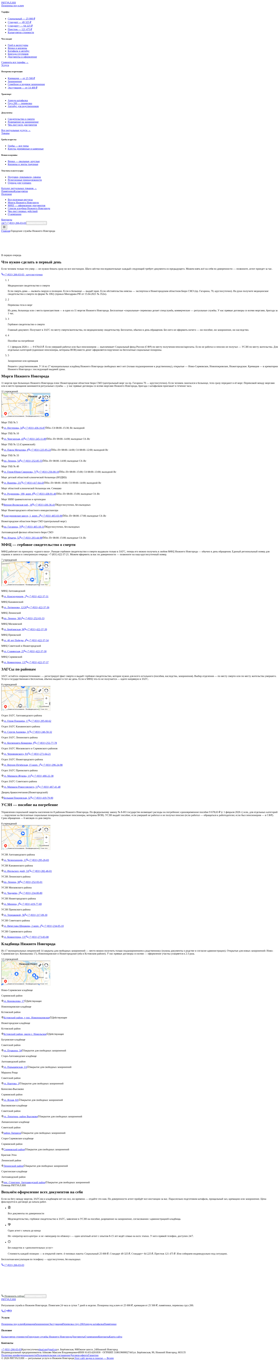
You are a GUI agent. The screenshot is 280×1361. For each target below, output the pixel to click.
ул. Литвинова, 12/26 (15, 607)
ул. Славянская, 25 (14, 651)
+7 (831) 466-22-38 (43, 776)
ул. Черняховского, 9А (16, 754)
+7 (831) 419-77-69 (31, 904)
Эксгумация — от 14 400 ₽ (22, 87)
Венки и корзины (17, 48)
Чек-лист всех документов (22, 124)
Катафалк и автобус (18, 51)
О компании (14, 214)
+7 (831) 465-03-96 (52, 515)
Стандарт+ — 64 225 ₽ (20, 25)
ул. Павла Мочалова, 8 (16, 449)
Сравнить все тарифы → (15, 62)
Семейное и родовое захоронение (26, 84)
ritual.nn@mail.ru (47, 1349)
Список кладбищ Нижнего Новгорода (29, 208)
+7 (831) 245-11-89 (36, 439)
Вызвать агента (35, 223)
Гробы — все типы (18, 145)
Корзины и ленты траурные (23, 164)
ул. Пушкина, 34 (13, 1050)
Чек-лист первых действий (23, 211)
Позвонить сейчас (14, 1296)
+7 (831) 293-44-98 (32, 537)
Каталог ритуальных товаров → (19, 188)
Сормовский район (14, 1149)
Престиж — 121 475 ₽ (20, 29)
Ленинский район (13, 1166)
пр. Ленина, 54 (12, 460)
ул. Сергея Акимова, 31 (16, 732)
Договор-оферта (79, 1355)
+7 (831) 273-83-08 (38, 937)
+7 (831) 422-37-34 (38, 640)
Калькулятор (21, 191)
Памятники (7, 191)
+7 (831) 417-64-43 (34, 482)
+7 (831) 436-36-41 (45, 504)
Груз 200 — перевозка (20, 103)
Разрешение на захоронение (23, 122)
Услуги (5, 65)
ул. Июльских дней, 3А (16, 871)
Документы (78, 1336)
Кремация (29, 1324)
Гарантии (93, 1355)
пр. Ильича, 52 (12, 537)
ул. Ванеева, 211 (12, 482)
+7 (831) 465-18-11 (34, 526)
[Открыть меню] (4, 227)
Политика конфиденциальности (19, 1355)
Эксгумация (55, 1324)
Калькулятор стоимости (21, 32)
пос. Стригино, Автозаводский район (24, 1182)
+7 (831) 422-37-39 (37, 629)
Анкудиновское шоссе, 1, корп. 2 (22, 515)
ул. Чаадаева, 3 (12, 893)
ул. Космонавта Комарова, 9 (19, 743)
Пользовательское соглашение (53, 1355)
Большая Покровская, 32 (17, 798)
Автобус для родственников (23, 106)
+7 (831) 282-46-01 (42, 871)
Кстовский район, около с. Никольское (25, 1034)
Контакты (6, 219)
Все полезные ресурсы (20, 199)
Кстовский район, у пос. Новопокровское (27, 1017)
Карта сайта (115, 1336)
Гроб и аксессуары (18, 45)
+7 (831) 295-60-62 (41, 721)
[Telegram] (7, 1311)
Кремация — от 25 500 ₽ (21, 78)
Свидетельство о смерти (21, 119)
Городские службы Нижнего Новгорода (50, 1336)
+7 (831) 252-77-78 (47, 743)
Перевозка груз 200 (73, 1324)
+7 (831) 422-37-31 (38, 596)
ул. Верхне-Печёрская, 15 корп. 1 (22, 765)
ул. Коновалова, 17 (14, 1001)
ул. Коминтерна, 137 (15, 662)
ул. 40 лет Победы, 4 (15, 640)
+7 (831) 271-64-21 (40, 754)
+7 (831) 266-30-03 (32, 1292)
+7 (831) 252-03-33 (34, 618)
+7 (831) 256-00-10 (49, 471)
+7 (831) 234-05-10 (53, 926)
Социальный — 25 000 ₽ (21, 18)
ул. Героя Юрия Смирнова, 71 (20, 471)
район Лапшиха (12, 1133)
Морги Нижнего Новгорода (23, 202)
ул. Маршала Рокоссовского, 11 (21, 787)
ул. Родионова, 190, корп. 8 (19, 493)
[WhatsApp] (5, 1311)
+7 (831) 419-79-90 (43, 798)
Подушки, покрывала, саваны (24, 177)
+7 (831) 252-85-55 (32, 460)
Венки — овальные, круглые (24, 161)
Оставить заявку (34, 1296)
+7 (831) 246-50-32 (42, 732)
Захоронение (15, 81)
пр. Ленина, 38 (12, 882)
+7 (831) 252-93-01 (32, 882)
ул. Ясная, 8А (11, 1100)
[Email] (10, 1311)
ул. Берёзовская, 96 (14, 629)
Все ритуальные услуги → (16, 130)
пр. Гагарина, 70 (13, 526)
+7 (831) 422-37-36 (39, 607)
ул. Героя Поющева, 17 (16, 721)
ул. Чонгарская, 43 (14, 439)
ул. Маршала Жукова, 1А (17, 776)
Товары (5, 133)
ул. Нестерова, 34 (13, 428)
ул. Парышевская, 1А (15, 1067)
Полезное (6, 194)
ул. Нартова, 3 (11, 1083)
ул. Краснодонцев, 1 (15, 596)
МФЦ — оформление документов (26, 205)
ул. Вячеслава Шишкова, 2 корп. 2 (22, 926)
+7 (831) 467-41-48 (50, 787)
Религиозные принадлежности (25, 180)
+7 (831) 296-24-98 (52, 765)
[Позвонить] (2, 1311)
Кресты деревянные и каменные (26, 148)
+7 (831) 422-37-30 (36, 651)
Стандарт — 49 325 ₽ (19, 22)
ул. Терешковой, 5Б (14, 915)
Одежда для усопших (19, 182)
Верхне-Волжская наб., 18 (18, 504)
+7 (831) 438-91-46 (46, 493)
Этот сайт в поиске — (94, 1358)
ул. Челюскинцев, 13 (15, 860)
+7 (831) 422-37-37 (38, 662)
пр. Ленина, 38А (13, 618)
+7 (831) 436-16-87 (35, 428)
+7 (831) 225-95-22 (41, 449)
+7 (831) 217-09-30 (37, 915)
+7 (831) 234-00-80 (32, 893)
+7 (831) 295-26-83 (39, 860)
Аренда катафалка (18, 100)
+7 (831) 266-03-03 (14, 1265)
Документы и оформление (22, 56)
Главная (5, 231)
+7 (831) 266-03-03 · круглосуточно (23, 274)
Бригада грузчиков (18, 54)
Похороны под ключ (12, 5)
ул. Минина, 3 (11, 904)
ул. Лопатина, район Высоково (21, 1116)
